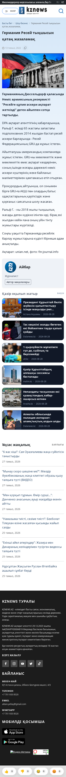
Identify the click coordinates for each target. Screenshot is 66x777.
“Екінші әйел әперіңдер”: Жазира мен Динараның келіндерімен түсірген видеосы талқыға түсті (32, 547)
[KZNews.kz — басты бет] (33, 10)
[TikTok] (39, 663)
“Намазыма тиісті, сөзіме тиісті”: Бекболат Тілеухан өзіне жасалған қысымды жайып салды (31, 523)
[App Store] (33, 731)
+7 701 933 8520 (10, 694)
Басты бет (7, 23)
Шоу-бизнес (22, 23)
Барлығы (58, 444)
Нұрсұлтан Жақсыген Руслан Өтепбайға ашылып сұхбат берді (29, 568)
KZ (62, 2)
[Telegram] (30, 663)
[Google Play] (33, 741)
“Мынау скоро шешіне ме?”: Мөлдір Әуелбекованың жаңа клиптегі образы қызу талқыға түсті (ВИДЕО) (32, 475)
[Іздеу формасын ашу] (61, 11)
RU (57, 2)
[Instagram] (14, 663)
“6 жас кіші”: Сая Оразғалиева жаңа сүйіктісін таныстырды (33, 454)
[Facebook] (5, 663)
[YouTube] (22, 663)
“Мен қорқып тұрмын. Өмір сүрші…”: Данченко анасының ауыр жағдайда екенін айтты (31, 499)
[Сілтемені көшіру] (25, 48)
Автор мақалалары (18, 282)
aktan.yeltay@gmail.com (14, 704)
